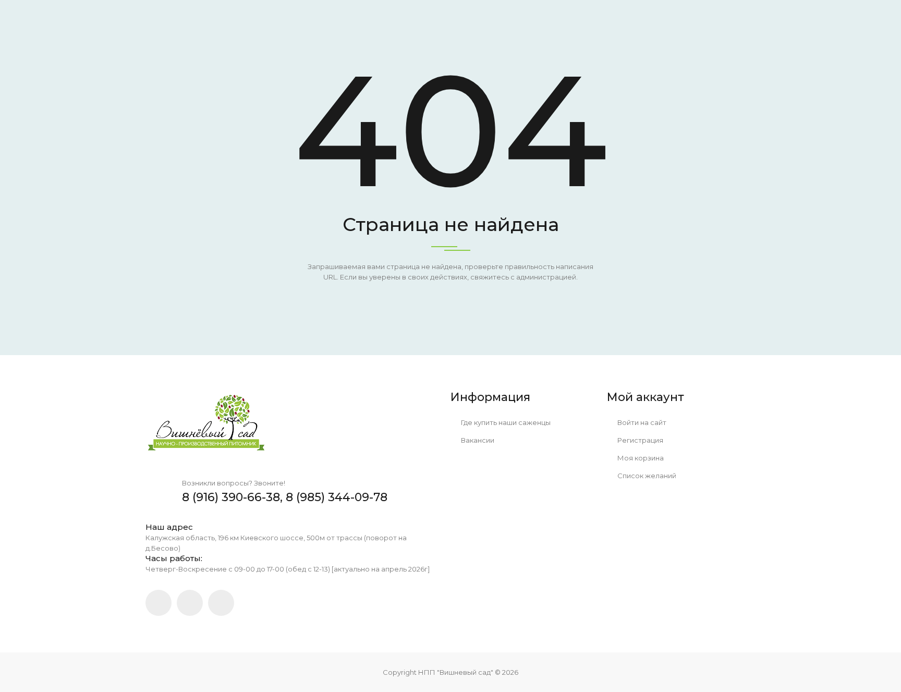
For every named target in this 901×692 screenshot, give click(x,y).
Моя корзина (640, 458)
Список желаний (646, 475)
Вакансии (476, 440)
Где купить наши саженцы (505, 422)
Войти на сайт (641, 422)
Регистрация (639, 440)
